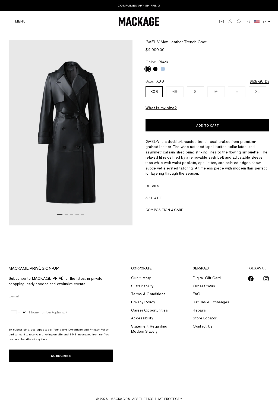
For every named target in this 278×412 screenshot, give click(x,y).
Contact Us (202, 326)
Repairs (199, 310)
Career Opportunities (149, 310)
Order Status (204, 286)
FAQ (196, 293)
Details (152, 186)
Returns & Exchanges (211, 302)
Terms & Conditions (148, 293)
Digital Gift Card (207, 277)
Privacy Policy (99, 329)
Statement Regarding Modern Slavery (149, 329)
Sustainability (142, 286)
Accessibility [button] (142, 318)
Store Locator (204, 318)
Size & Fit (154, 198)
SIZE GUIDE (259, 81)
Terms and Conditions (68, 329)
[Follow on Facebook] (251, 278)
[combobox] (18, 312)
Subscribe (61, 356)
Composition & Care (164, 210)
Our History (141, 277)
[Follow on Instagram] (266, 278)
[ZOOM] (123, 214)
